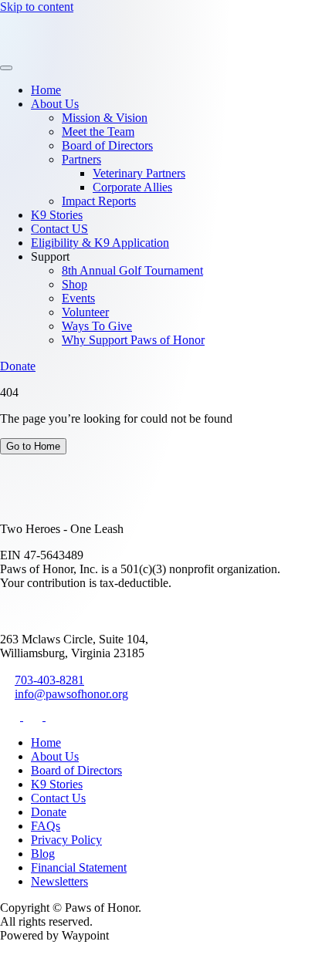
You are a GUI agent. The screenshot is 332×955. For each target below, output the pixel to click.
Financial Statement (79, 867)
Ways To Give (97, 325)
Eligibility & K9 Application (100, 242)
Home (46, 89)
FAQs (45, 825)
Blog (43, 853)
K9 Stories (57, 214)
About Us (55, 103)
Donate (18, 366)
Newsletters (59, 881)
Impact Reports (99, 201)
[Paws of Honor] (48, 49)
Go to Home (33, 446)
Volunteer (85, 312)
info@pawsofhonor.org (71, 693)
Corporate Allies (132, 187)
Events (78, 298)
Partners (81, 159)
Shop (74, 284)
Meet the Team (98, 131)
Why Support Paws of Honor (133, 339)
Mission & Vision (104, 117)
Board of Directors (107, 145)
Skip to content (36, 6)
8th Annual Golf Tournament (132, 270)
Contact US (59, 228)
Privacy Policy (66, 839)
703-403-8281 (49, 680)
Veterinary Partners (139, 173)
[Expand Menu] (6, 68)
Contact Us (58, 798)
